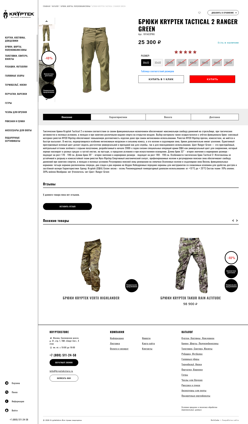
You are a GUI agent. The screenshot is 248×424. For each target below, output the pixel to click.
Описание (67, 117)
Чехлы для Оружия (16, 112)
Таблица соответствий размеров (157, 71)
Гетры (8, 103)
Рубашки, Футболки (16, 66)
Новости (146, 338)
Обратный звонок (64, 362)
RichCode (215, 420)
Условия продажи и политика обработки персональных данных (199, 408)
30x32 (146, 62)
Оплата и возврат (119, 348)
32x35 (170, 62)
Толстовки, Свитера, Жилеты (16, 57)
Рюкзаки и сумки (15, 121)
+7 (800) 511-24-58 (19, 419)
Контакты (147, 348)
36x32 (229, 62)
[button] (233, 220)
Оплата (168, 117)
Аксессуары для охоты (18, 130)
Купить (212, 79)
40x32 (193, 62)
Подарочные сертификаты (12, 139)
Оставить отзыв (68, 206)
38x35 (181, 62)
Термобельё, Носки (16, 84)
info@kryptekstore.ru (61, 371)
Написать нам (64, 378)
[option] (96, 60)
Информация (18, 401)
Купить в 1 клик (161, 79)
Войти (15, 410)
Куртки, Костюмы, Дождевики (15, 39)
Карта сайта (148, 343)
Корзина (16, 383)
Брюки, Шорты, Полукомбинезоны (16, 48)
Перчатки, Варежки (16, 93)
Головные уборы (14, 75)
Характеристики (118, 117)
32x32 (158, 62)
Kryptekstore (59, 332)
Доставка (214, 117)
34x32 (217, 62)
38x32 (205, 62)
